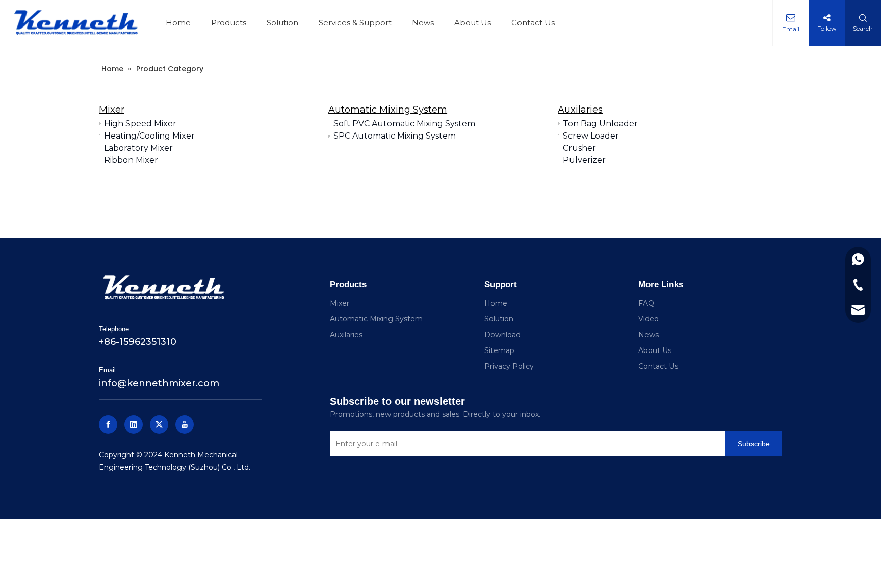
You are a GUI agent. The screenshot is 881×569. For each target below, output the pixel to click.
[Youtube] (184, 424)
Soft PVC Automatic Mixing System (404, 123)
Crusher (579, 148)
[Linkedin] (133, 424)
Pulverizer (584, 160)
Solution (282, 23)
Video (648, 318)
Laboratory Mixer (138, 148)
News (423, 23)
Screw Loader (591, 136)
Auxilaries (580, 109)
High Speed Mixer (140, 123)
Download (502, 334)
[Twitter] (159, 424)
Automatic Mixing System (387, 109)
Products (228, 23)
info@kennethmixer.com (159, 383)
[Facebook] (108, 424)
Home (178, 23)
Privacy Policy (509, 366)
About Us (472, 23)
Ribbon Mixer (131, 160)
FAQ (646, 303)
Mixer (111, 109)
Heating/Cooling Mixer (149, 136)
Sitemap (499, 350)
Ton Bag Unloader (600, 123)
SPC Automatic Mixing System (394, 136)
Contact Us (533, 23)
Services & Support (355, 23)
